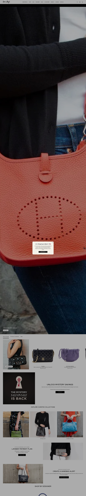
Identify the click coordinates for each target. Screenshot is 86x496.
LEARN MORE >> (43, 251)
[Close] (52, 242)
